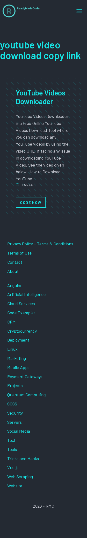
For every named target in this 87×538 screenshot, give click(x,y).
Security (15, 413)
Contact (14, 262)
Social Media (18, 431)
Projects (15, 385)
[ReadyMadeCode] (21, 11)
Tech (11, 440)
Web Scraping (20, 476)
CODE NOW (31, 202)
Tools (27, 185)
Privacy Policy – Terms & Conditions (40, 243)
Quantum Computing (26, 394)
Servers (14, 422)
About (13, 271)
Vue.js (13, 467)
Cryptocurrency (22, 331)
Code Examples (21, 312)
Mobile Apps (18, 367)
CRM (11, 321)
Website (14, 485)
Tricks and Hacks (23, 458)
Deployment (18, 340)
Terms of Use (19, 253)
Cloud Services (21, 303)
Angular (14, 285)
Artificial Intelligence (26, 294)
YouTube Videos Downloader (40, 97)
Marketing (16, 358)
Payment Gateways (24, 376)
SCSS (12, 403)
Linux (12, 349)
